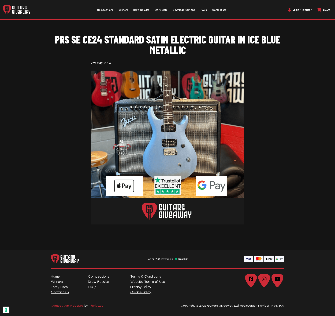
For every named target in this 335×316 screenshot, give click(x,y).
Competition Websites (67, 305)
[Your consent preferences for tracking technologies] (6, 310)
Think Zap (96, 305)
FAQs (92, 287)
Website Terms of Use (147, 282)
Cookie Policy (140, 292)
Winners (57, 282)
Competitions (98, 276)
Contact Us (60, 292)
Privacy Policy (140, 287)
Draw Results (98, 282)
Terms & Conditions (145, 276)
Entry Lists (59, 287)
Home (55, 276)
